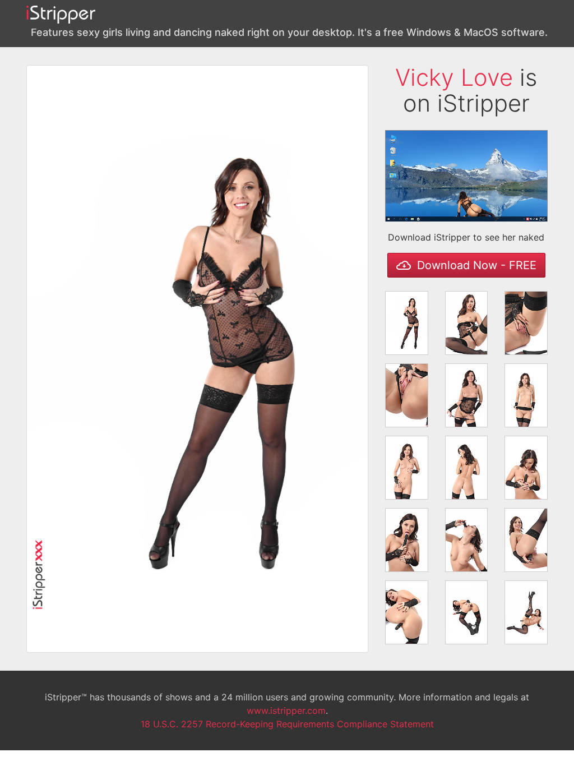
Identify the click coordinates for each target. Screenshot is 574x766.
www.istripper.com (286, 710)
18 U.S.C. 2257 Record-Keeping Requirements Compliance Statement (287, 724)
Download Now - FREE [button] (475, 265)
